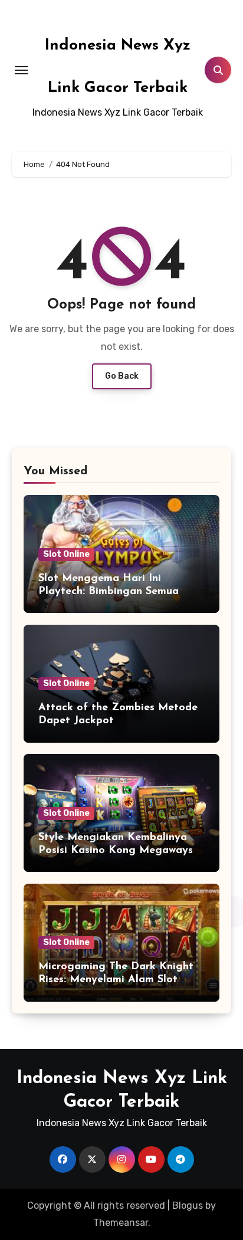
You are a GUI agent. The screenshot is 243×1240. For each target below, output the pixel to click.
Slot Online (66, 554)
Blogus (187, 1205)
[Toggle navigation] (21, 70)
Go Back (122, 376)
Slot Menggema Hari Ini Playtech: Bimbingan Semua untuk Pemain (108, 591)
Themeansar (120, 1222)
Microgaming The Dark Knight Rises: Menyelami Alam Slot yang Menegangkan (115, 980)
